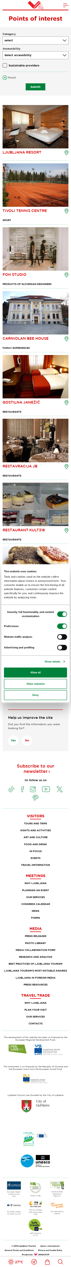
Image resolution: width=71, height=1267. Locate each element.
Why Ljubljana (35, 883)
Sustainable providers (24, 65)
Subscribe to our (35, 768)
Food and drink (35, 844)
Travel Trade (35, 995)
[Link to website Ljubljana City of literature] (35, 1161)
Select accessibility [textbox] (17, 55)
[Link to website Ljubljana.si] (35, 1106)
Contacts (36, 1023)
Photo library (35, 943)
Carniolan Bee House (26, 338)
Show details (52, 661)
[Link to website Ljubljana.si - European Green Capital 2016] (35, 1139)
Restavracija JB (20, 466)
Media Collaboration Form (35, 949)
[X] (59, 789)
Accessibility (11, 48)
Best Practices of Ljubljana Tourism (35, 963)
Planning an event (35, 890)
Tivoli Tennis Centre (25, 210)
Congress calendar (35, 904)
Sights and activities (35, 830)
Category (9, 33)
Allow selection (35, 683)
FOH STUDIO (14, 274)
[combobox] (35, 40)
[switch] (62, 626)
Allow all (35, 672)
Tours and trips (35, 823)
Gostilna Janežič (21, 402)
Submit (35, 86)
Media (35, 928)
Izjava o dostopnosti (50, 1246)
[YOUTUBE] (46, 789)
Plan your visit (35, 1009)
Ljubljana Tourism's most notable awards (35, 970)
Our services (35, 897)
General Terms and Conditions (19, 1250)
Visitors (35, 816)
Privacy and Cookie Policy (50, 1250)
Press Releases (35, 936)
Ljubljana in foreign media (35, 977)
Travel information (35, 864)
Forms (35, 917)
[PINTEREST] (35, 798)
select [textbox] (8, 40)
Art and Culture (36, 837)
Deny (35, 695)
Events (35, 858)
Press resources (36, 984)
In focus (35, 851)
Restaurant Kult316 (24, 530)
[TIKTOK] (11, 789)
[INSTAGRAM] (33, 789)
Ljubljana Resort (22, 152)
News (35, 910)
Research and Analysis (35, 956)
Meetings (35, 876)
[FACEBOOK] (22, 789)
